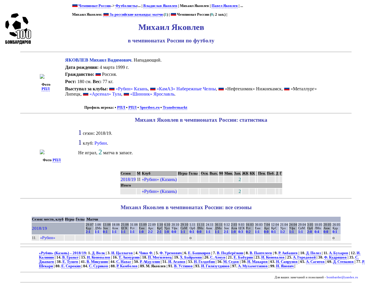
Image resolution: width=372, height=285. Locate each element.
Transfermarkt (175, 107)
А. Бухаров (338, 253)
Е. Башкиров (199, 253)
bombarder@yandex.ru (342, 277)
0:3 (240, 232)
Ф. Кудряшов (335, 257)
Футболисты (126, 6)
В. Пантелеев (261, 253)
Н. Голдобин (204, 262)
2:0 (309, 232)
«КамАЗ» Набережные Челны (186, 88)
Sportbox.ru (150, 107)
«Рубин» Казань (132, 88)
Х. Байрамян (191, 257)
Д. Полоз (313, 253)
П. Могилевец (159, 257)
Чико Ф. (146, 253)
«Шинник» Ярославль (152, 94)
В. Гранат (70, 257)
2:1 (88, 232)
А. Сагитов (315, 262)
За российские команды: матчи (136, 14)
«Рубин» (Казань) (159, 179)
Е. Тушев (70, 262)
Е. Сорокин (71, 266)
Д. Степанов (343, 262)
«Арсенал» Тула (105, 94)
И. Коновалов (98, 257)
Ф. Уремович (171, 253)
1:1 (97, 232)
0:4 (316, 232)
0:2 (248, 232)
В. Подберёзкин (230, 253)
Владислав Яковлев (160, 6)
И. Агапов (176, 262)
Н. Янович (285, 266)
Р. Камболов (127, 266)
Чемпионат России (94, 6)
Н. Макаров (257, 262)
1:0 (141, 232)
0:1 (105, 232)
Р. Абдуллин (150, 262)
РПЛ (46, 89)
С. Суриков (98, 266)
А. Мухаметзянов (253, 266)
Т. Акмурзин (129, 257)
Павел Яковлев (225, 6)
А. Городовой (304, 257)
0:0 (173, 232)
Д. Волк (98, 253)
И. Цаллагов (122, 253)
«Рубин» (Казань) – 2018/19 (62, 253)
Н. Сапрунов (287, 262)
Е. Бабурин (243, 257)
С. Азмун (217, 257)
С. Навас (123, 262)
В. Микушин (97, 262)
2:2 (150, 232)
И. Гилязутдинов (215, 266)
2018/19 (128, 179)
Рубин (100, 143)
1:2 (282, 232)
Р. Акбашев (288, 253)
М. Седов (231, 262)
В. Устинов (183, 266)
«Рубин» (47, 237)
